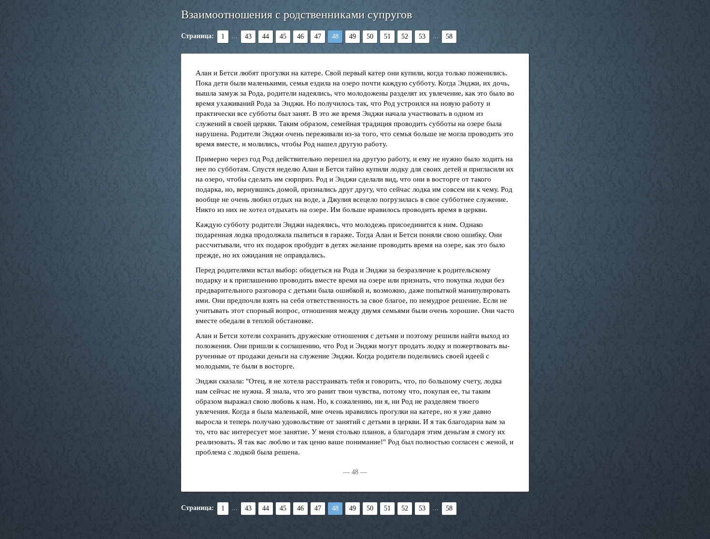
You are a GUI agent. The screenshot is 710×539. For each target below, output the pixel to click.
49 (352, 36)
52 (404, 36)
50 (370, 36)
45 (283, 36)
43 (248, 36)
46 (300, 36)
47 (317, 36)
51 (387, 36)
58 (449, 36)
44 (265, 36)
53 (422, 36)
